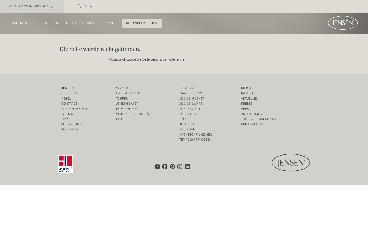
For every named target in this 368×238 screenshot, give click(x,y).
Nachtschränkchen (195, 135)
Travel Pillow (190, 93)
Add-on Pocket (191, 99)
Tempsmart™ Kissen (195, 140)
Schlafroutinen (80, 23)
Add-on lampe (190, 104)
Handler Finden (74, 109)
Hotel (66, 99)
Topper (122, 99)
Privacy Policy (253, 124)
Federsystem (126, 109)
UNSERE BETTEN (128, 93)
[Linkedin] (187, 167)
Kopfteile (187, 124)
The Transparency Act (259, 119)
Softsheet (187, 114)
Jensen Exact (127, 104)
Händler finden (144, 23)
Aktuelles (249, 99)
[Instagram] (180, 167)
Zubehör (51, 23)
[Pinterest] (172, 167)
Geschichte (70, 93)
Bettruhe (187, 129)
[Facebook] (164, 167)
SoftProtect (189, 109)
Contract (69, 104)
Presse (247, 104)
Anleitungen (251, 114)
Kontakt (68, 114)
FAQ (119, 119)
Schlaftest (70, 129)
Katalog (247, 93)
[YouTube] (157, 167)
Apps (245, 109)
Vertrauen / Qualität (133, 114)
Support (109, 23)
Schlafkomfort (74, 124)
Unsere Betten (24, 23)
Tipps (65, 119)
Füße (184, 119)
